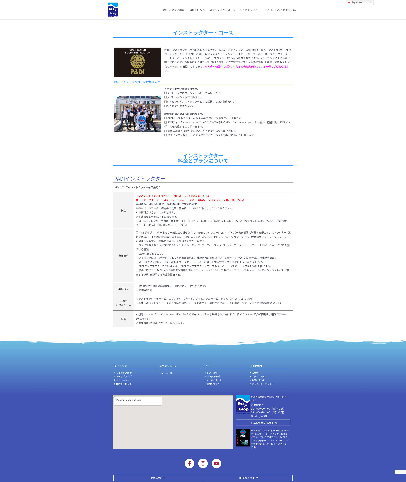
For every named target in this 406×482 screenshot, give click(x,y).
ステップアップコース (222, 10)
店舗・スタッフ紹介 (172, 10)
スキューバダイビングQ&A (280, 10)
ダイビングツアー (250, 10)
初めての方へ (197, 10)
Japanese (357, 2)
